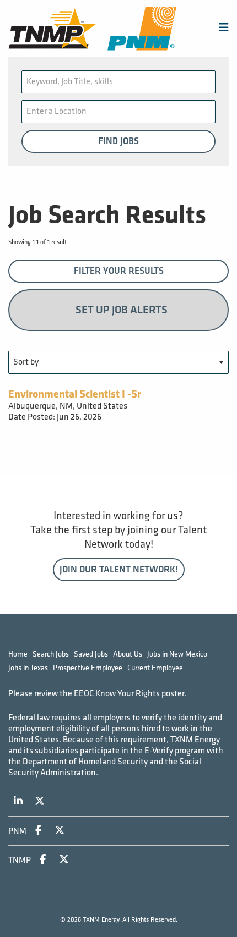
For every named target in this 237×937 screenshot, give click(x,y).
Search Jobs (51, 654)
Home (18, 654)
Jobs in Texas (28, 668)
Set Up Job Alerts (122, 310)
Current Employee (155, 668)
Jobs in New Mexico (177, 654)
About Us (127, 654)
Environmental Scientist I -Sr (74, 394)
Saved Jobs (91, 654)
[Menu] (224, 28)
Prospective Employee (87, 668)
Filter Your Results (119, 271)
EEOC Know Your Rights (117, 693)
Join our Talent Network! (119, 569)
